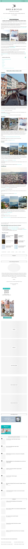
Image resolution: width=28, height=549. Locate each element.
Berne (14, 46)
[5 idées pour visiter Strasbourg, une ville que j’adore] (3, 504)
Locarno (3, 66)
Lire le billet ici (3, 110)
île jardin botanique (9, 212)
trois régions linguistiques (12, 47)
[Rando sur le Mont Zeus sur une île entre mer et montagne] (3, 533)
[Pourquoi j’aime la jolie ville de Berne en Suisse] (3, 247)
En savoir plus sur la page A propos (14, 283)
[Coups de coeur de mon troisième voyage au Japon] (3, 471)
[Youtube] (23, 1)
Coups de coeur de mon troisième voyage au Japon (14, 468)
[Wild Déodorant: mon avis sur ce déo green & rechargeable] (3, 456)
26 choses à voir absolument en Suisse (13, 228)
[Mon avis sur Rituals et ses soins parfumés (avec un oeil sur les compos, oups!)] (3, 464)
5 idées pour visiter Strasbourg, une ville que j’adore (14, 501)
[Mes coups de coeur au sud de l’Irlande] (3, 519)
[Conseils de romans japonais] (14, 403)
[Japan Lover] (14, 347)
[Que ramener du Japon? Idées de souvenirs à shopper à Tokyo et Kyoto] (3, 486)
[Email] (24, 1)
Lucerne (3, 63)
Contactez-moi (14, 284)
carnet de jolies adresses (4, 113)
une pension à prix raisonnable (6, 217)
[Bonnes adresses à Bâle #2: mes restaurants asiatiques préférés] (3, 511)
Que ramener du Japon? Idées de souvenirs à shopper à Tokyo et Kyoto (16, 484)
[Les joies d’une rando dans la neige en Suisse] (3, 236)
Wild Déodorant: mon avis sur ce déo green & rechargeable (15, 453)
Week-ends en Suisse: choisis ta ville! (6, 59)
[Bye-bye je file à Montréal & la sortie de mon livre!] (16, 247)
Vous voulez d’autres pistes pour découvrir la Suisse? (8, 68)
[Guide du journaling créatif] (14, 384)
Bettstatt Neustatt (19, 164)
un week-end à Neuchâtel (9, 136)
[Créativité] (14, 329)
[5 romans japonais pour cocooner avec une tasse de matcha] (3, 493)
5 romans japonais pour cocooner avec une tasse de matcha (15, 490)
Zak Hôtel (15, 193)
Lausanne (3, 60)
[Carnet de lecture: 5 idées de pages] (3, 479)
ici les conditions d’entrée (23, 27)
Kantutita (14, 279)
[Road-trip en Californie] (14, 365)
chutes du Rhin (7, 187)
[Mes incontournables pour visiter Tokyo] (3, 449)
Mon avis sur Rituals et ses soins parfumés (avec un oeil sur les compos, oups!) (16, 461)
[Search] (26, 1)
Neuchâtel (3, 62)
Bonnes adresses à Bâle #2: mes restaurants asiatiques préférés (16, 508)
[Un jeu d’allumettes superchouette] (16, 236)
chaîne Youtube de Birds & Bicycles (17, 281)
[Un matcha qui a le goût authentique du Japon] (3, 442)
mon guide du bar (24, 229)
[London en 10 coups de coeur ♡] (3, 241)
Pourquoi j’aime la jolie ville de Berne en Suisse (13, 523)
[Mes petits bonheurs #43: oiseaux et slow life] (16, 241)
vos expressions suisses (14, 229)
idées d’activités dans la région (16, 136)
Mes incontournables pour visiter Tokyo (12, 446)
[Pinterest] (22, 1)
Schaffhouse (3, 65)
